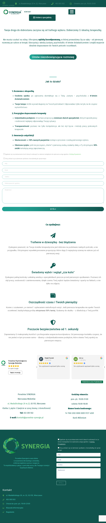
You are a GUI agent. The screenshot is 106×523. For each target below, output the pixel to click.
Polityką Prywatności (75, 154)
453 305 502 (28, 413)
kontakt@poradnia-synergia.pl (30, 417)
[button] (104, 367)
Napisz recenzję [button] (15, 372)
